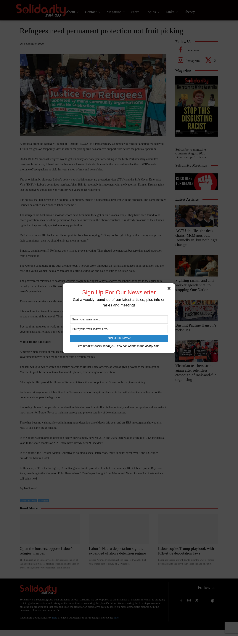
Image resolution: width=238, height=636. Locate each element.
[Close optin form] (170, 289)
